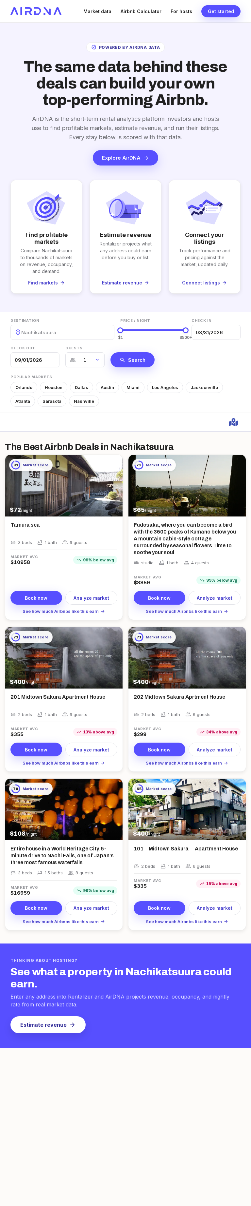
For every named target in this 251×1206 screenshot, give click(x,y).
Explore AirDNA (125, 158)
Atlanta (22, 401)
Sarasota (51, 401)
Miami (133, 387)
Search (132, 359)
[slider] (120, 330)
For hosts (181, 11)
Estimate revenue (48, 1025)
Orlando (23, 387)
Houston (53, 387)
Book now (36, 598)
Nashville (84, 401)
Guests (74, 348)
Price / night (135, 320)
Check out (22, 348)
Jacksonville (204, 387)
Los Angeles (165, 387)
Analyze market (91, 598)
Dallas (81, 387)
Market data (97, 11)
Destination (24, 320)
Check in (201, 320)
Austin (107, 387)
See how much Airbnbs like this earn (64, 611)
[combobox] (22, 332)
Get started (221, 11)
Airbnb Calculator (141, 11)
